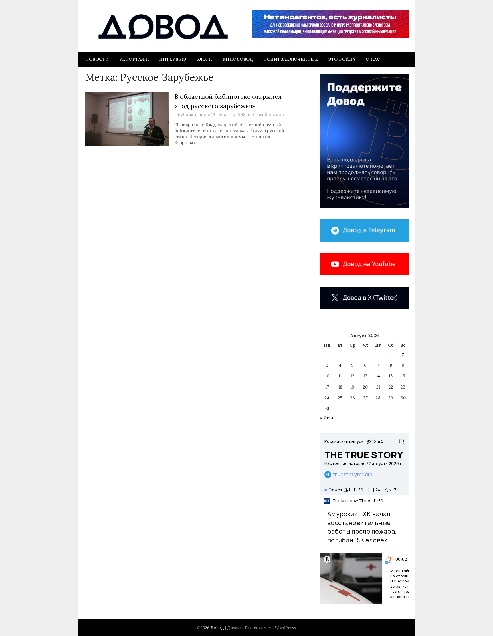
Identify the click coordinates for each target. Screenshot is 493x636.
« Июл (326, 418)
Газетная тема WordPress (270, 627)
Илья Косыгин (268, 114)
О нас (373, 59)
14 (378, 376)
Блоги (204, 59)
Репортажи (134, 59)
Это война (341, 59)
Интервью (172, 59)
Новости (97, 59)
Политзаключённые (290, 59)
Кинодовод (238, 59)
